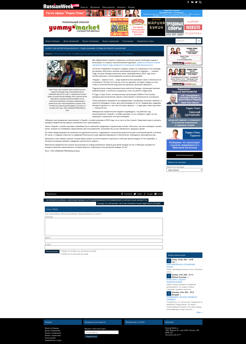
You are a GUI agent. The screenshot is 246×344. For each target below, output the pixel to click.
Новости (84, 7)
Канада (81, 54)
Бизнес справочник (111, 41)
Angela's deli (138, 27)
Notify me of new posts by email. (75, 254)
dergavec (119, 27)
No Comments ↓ (128, 54)
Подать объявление (91, 41)
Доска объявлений (71, 41)
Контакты (121, 7)
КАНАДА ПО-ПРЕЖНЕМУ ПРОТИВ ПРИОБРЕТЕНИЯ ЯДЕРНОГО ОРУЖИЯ (129, 203)
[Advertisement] (104, 172)
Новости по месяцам (175, 167)
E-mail (47, 244)
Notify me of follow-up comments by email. (79, 251)
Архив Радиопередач (184, 155)
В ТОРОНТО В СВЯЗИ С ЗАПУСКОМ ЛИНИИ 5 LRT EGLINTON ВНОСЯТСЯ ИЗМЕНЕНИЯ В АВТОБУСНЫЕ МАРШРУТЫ (97, 200)
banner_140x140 (193, 27)
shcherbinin (175, 27)
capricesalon (156, 27)
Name (47, 238)
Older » (199, 312)
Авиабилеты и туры (145, 41)
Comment (49, 217)
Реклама (131, 7)
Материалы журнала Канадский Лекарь (98, 54)
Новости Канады (52, 41)
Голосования (127, 41)
